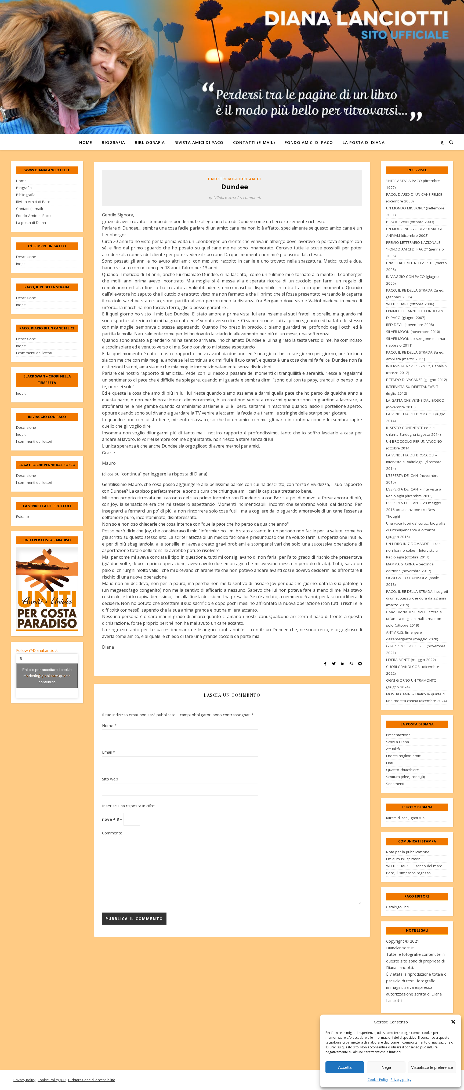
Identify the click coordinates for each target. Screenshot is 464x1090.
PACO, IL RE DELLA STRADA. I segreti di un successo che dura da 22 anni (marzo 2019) (417, 598)
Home (85, 142)
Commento (112, 832)
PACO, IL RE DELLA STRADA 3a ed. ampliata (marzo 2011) (415, 355)
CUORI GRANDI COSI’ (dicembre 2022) (412, 670)
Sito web (110, 779)
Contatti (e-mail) (254, 142)
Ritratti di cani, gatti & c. (405, 817)
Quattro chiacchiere (402, 769)
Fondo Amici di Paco (309, 142)
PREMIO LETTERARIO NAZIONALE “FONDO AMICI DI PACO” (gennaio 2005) (415, 249)
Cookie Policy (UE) (52, 1079)
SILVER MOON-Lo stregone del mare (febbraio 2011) (417, 342)
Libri (389, 762)
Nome (109, 725)
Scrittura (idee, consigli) (405, 776)
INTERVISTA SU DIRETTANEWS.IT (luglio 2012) (412, 390)
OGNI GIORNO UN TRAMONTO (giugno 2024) (411, 683)
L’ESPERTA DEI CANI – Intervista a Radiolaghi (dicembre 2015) (413, 492)
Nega (386, 1067)
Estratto (22, 516)
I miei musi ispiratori (403, 858)
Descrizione (26, 256)
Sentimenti (395, 783)
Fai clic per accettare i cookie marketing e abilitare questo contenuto (47, 675)
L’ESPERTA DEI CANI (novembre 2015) (412, 479)
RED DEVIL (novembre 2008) (410, 324)
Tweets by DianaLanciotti (47, 675)
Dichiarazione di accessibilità (91, 1079)
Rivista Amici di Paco (199, 142)
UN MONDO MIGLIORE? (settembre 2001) (415, 211)
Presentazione (398, 734)
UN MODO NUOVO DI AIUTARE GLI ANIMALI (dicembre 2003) (415, 232)
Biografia (113, 142)
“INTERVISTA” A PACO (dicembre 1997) (413, 184)
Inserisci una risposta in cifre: (128, 805)
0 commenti (250, 197)
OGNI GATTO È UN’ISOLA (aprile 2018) (412, 581)
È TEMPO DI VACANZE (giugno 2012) (416, 379)
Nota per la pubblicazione (407, 851)
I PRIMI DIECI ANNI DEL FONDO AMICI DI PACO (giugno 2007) (417, 314)
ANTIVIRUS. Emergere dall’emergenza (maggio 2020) (412, 635)
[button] (453, 1021)
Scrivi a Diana (397, 741)
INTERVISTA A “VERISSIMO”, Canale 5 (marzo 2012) (416, 369)
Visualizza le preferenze (432, 1067)
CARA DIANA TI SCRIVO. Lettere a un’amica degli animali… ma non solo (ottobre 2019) (414, 618)
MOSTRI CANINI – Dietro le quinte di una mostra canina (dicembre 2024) (416, 697)
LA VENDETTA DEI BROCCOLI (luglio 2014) (415, 417)
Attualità (393, 748)
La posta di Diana (364, 142)
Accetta (344, 1067)
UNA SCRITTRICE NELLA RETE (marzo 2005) (416, 266)
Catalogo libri (397, 906)
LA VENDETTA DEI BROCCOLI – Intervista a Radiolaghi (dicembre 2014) (413, 462)
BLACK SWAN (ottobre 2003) (410, 221)
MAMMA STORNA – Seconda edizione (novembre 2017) (410, 567)
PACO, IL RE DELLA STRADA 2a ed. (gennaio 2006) (415, 293)
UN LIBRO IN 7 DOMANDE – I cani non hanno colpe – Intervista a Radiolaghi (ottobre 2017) (413, 550)
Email (108, 752)
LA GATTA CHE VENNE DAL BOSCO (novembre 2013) (415, 403)
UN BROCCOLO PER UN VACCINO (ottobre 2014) (414, 444)
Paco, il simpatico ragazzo (408, 872)
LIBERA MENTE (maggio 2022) (411, 659)
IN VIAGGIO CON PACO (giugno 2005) (412, 280)
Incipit (21, 263)
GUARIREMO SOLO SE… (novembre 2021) (415, 649)
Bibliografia (150, 142)
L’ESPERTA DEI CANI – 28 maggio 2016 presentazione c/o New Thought (413, 509)
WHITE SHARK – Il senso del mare (414, 865)
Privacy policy (401, 1079)
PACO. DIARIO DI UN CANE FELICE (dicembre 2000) (414, 198)
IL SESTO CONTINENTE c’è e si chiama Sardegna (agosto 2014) (413, 431)
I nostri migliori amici (234, 179)
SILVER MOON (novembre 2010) (413, 331)
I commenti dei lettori (34, 352)
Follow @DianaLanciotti (37, 650)
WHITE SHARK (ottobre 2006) (410, 303)
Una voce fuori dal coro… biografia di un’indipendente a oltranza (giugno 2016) (415, 530)
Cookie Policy (378, 1079)
